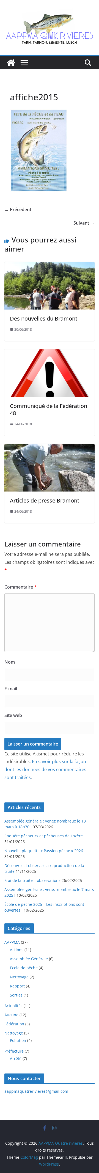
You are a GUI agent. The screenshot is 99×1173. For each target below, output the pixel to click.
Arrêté (15, 1058)
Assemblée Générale (29, 958)
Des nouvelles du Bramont (44, 318)
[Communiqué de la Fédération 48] (49, 353)
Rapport (17, 986)
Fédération (14, 1023)
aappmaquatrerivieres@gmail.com (36, 1091)
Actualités (13, 1005)
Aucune (11, 1014)
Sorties (16, 995)
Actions (16, 949)
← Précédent (17, 209)
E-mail (10, 689)
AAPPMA (12, 942)
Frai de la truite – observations (32, 880)
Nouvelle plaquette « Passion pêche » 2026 (43, 850)
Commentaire (20, 587)
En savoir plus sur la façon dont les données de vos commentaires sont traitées (45, 769)
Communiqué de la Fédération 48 (48, 409)
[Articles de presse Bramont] (49, 448)
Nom (9, 662)
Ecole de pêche (24, 967)
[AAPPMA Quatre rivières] (11, 62)
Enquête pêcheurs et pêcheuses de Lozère (43, 835)
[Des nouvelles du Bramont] (49, 266)
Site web (13, 715)
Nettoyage (19, 976)
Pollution (18, 1040)
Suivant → (84, 223)
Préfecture (14, 1051)
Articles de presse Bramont (44, 500)
